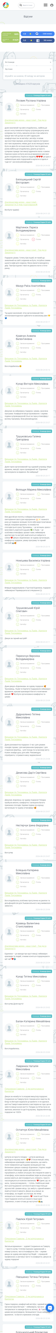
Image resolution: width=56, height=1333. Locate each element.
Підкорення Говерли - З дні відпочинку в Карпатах (24, 1090)
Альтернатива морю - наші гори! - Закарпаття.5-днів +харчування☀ (21, 203)
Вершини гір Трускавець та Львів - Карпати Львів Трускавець (26, 306)
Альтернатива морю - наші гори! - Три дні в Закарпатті (25, 121)
